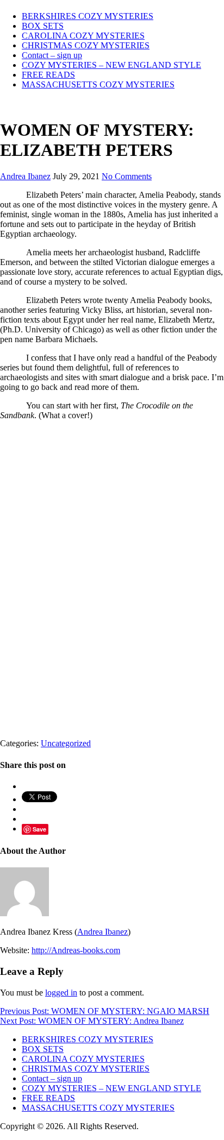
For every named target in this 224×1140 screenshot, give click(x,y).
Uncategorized (66, 743)
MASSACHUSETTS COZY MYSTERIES (98, 84)
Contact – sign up (52, 55)
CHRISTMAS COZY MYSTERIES (86, 45)
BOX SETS (43, 25)
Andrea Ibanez (25, 176)
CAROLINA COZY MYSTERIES (83, 35)
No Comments (127, 176)
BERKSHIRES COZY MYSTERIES (87, 16)
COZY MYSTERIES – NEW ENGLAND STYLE (111, 65)
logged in (61, 992)
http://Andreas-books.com (76, 950)
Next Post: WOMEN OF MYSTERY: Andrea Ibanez (92, 1020)
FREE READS (48, 74)
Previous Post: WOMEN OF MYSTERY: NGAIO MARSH (104, 1011)
